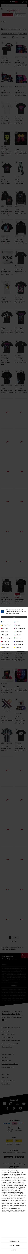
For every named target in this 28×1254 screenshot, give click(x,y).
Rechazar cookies (14, 1245)
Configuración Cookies (7, 1210)
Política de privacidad (19, 1211)
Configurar (14, 1250)
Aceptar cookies (14, 1241)
